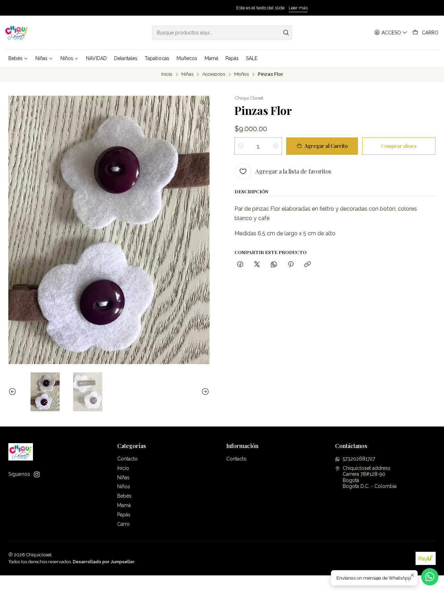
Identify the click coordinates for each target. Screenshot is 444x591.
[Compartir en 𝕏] (257, 265)
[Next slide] (204, 391)
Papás (123, 514)
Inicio (166, 74)
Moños (241, 74)
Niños (123, 486)
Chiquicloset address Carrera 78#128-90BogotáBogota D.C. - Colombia (369, 477)
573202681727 (359, 459)
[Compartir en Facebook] (240, 265)
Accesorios (213, 74)
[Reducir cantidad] (241, 146)
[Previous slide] (13, 391)
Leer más (248, 7)
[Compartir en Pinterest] (291, 265)
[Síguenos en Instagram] (36, 474)
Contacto (127, 459)
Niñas (187, 74)
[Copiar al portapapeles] (307, 265)
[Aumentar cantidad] (276, 146)
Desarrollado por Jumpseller (104, 561)
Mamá (124, 505)
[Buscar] (286, 33)
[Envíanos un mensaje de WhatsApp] (429, 576)
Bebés (124, 496)
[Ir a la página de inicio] (16, 32)
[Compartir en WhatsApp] (274, 265)
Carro (123, 524)
